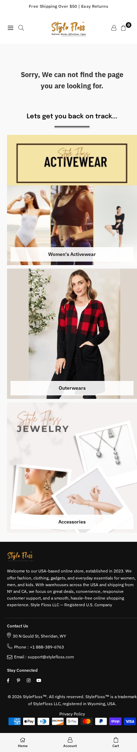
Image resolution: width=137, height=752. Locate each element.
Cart (115, 746)
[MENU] (10, 27)
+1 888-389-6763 (47, 647)
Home (23, 746)
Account (70, 746)
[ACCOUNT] (114, 27)
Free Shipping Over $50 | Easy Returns (68, 6)
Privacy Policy (72, 713)
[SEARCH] (21, 27)
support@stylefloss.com (51, 656)
